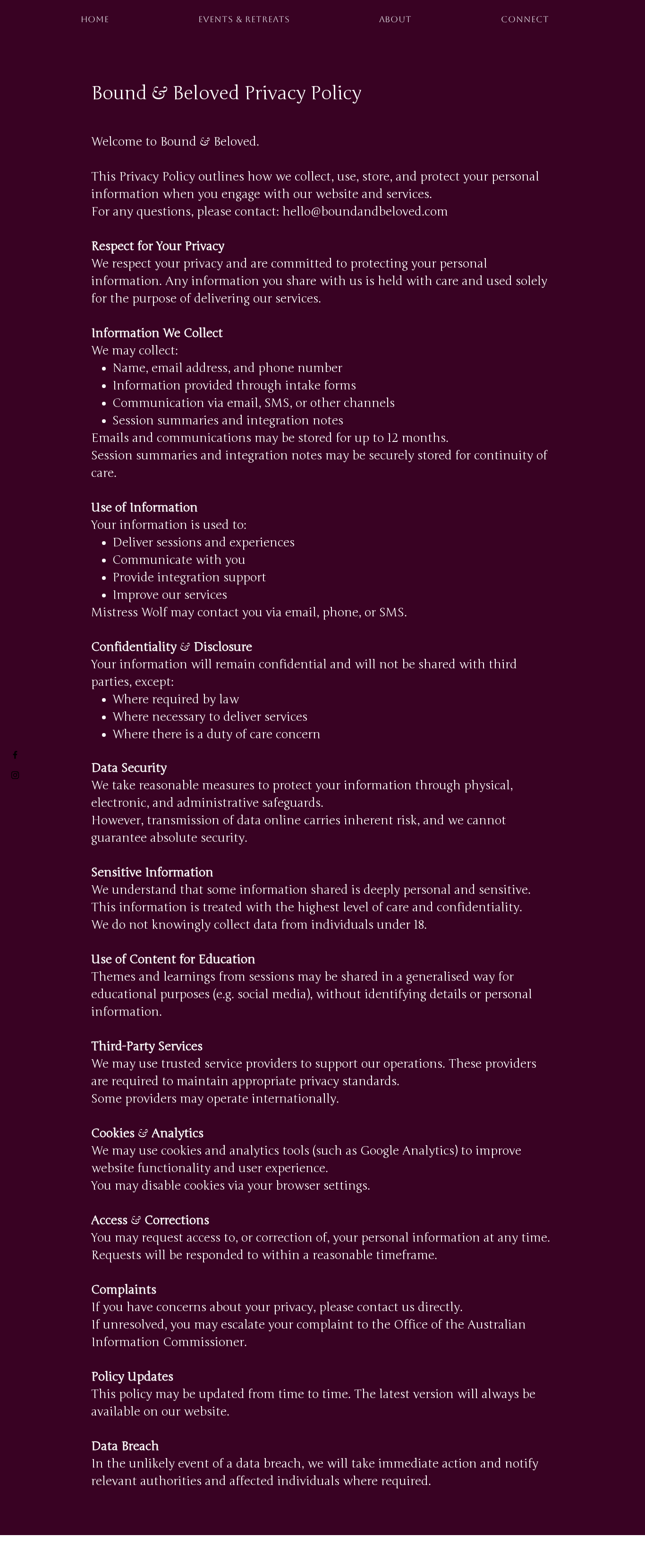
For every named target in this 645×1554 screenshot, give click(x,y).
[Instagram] (15, 775)
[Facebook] (15, 755)
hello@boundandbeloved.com (365, 212)
